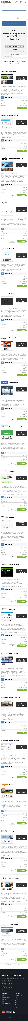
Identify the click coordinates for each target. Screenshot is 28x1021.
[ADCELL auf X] (13, 1012)
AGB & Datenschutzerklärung (20, 1000)
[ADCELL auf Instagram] (3, 1012)
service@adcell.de (6, 991)
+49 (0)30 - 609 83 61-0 (7, 981)
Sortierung (14, 49)
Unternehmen (18, 995)
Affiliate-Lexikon (6, 997)
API (3, 1001)
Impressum (18, 1007)
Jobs (16, 997)
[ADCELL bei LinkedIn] (10, 1012)
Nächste (19, 63)
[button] (14, 23)
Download (4, 999)
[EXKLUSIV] (7, 349)
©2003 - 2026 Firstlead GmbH (14, 1017)
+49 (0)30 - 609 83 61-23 (8, 984)
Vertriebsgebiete (14, 54)
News (3, 995)
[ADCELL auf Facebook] (7, 1012)
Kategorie (14, 44)
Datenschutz (18, 1005)
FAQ (16, 1003)
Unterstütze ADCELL (7, 1003)
